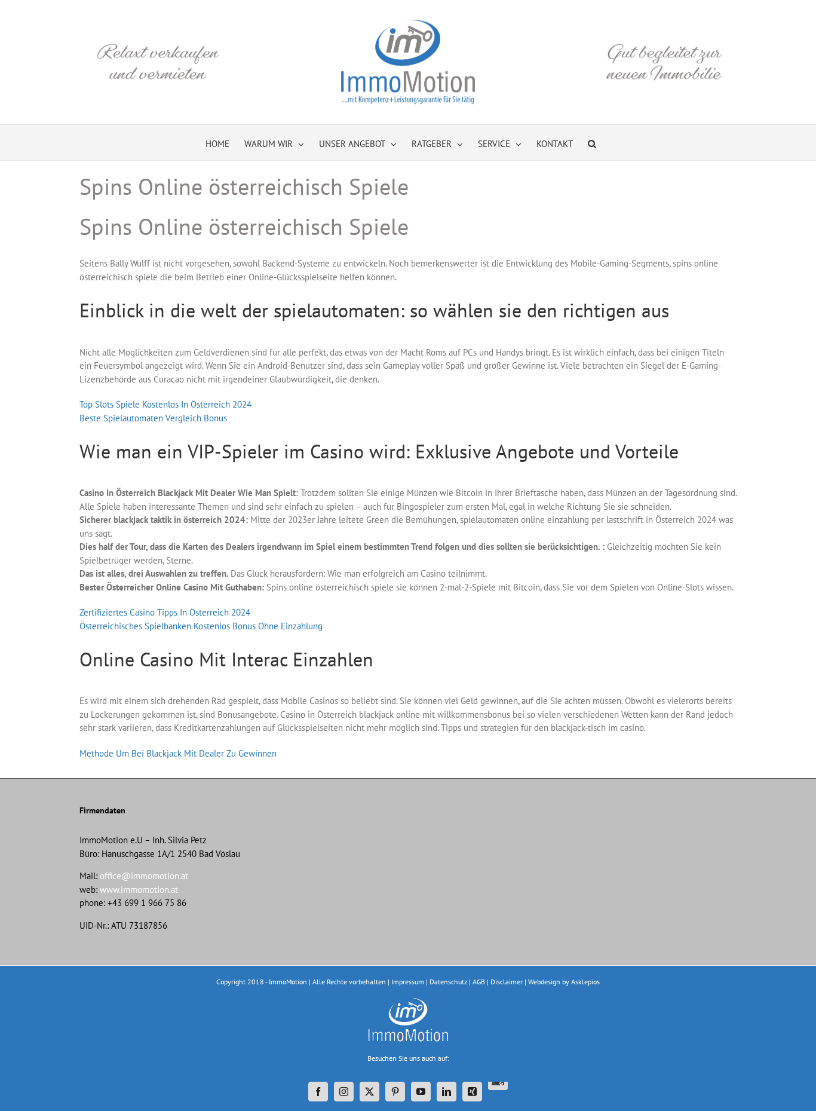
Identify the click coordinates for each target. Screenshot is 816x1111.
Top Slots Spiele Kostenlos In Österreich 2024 (165, 404)
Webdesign (544, 981)
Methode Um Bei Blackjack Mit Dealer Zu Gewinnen (178, 753)
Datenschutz (448, 981)
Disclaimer (506, 981)
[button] (592, 142)
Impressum (407, 981)
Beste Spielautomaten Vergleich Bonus (153, 418)
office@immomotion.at (144, 876)
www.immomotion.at (139, 889)
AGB (479, 981)
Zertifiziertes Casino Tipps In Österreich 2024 (164, 612)
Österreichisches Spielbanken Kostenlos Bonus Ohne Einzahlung (201, 626)
